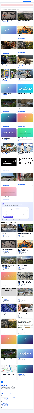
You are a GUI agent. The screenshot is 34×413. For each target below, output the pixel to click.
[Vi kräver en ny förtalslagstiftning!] (9, 17)
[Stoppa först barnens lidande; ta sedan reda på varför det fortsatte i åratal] (25, 106)
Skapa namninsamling (8, 216)
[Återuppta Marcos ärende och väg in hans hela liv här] (9, 76)
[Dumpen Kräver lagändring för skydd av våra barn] (9, 120)
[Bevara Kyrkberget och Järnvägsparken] (9, 193)
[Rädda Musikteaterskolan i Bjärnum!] (9, 90)
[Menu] (33, 1)
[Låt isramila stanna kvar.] (9, 32)
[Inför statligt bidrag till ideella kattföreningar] (25, 61)
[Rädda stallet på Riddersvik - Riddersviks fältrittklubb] (9, 106)
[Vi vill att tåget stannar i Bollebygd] (25, 164)
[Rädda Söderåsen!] (25, 47)
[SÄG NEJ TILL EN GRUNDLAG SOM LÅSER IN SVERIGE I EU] (25, 120)
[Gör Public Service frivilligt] (9, 149)
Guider (2, 393)
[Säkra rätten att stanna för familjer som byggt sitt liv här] (9, 47)
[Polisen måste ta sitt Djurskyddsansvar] (9, 61)
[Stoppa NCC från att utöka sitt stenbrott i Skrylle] (25, 18)
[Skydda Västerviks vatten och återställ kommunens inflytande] (25, 150)
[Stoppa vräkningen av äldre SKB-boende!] (25, 179)
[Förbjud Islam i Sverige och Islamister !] (25, 134)
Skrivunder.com (3, 1)
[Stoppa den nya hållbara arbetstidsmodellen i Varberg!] (25, 33)
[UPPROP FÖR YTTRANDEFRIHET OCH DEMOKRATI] (9, 165)
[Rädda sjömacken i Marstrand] (25, 75)
